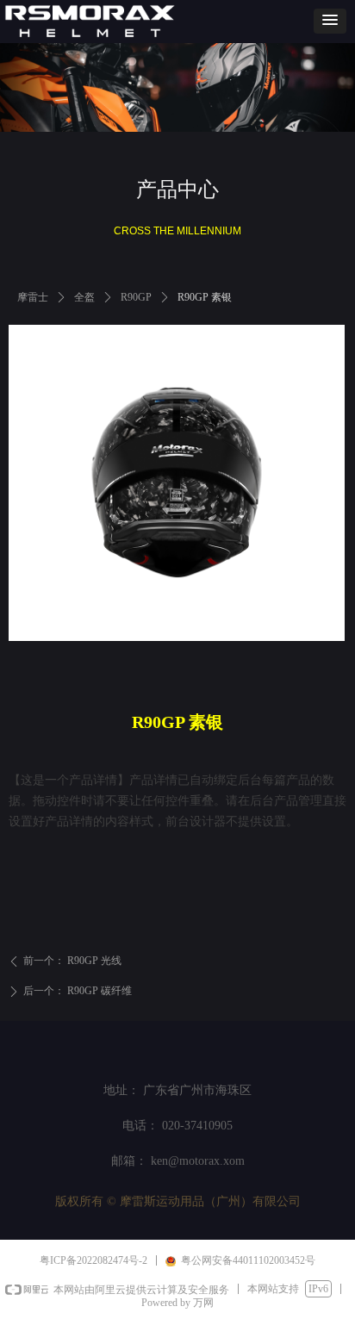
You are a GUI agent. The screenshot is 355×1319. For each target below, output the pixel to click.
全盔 (84, 297)
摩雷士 (32, 297)
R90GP (136, 297)
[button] (330, 21)
